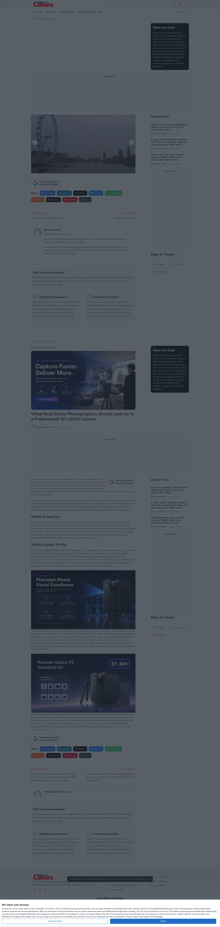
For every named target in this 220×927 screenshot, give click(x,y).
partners (15, 909)
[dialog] (110, 913)
